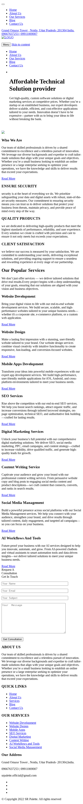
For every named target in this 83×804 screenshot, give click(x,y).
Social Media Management (25, 747)
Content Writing (19, 740)
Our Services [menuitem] (17, 16)
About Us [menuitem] (15, 13)
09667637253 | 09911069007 (19, 33)
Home (13, 51)
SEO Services (17, 733)
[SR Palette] (8, 37)
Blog (12, 62)
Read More (8, 324)
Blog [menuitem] (12, 20)
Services (14, 700)
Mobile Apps (17, 729)
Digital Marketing (20, 736)
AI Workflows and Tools (24, 743)
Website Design (18, 726)
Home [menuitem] (13, 9)
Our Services (17, 58)
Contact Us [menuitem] (16, 23)
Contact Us (16, 65)
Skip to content (21, 44)
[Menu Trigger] (3, 4)
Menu (6, 44)
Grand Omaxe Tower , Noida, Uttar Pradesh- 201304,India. (38, 30)
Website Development (22, 722)
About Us (15, 55)
